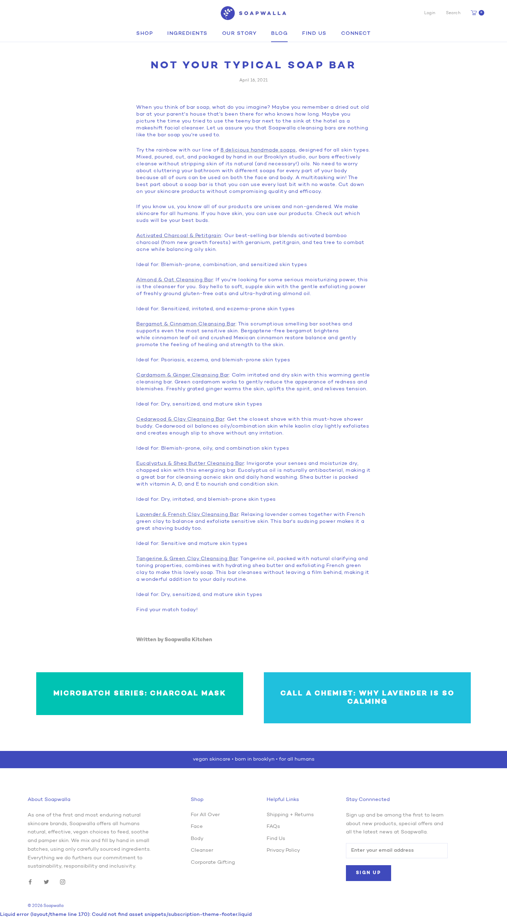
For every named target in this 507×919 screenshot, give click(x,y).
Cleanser (202, 850)
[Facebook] (30, 882)
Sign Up (368, 873)
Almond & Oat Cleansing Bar (174, 280)
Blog (279, 33)
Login (430, 13)
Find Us (314, 33)
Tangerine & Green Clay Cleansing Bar (187, 558)
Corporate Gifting (213, 862)
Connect (356, 33)
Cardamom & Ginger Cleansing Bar (182, 375)
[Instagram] (62, 882)
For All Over (205, 815)
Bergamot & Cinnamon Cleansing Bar (186, 324)
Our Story (239, 33)
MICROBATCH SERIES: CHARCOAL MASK (139, 693)
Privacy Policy (283, 850)
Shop (144, 33)
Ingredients (187, 33)
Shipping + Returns (290, 815)
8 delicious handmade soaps (258, 150)
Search (453, 13)
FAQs (273, 826)
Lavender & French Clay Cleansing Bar (187, 514)
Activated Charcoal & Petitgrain (178, 235)
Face (197, 826)
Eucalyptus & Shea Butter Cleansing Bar (190, 463)
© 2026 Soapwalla (45, 906)
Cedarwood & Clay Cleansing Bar (180, 419)
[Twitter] (46, 882)
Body (197, 838)
